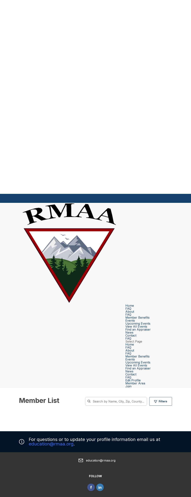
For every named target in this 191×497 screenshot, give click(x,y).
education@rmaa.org (51, 444)
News (129, 332)
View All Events (136, 326)
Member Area (29, 198)
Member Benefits (137, 317)
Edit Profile (26, 195)
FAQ (128, 308)
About (129, 311)
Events (130, 320)
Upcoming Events (137, 323)
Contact (130, 335)
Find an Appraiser (138, 329)
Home (129, 305)
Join (22, 201)
